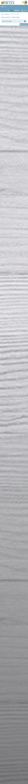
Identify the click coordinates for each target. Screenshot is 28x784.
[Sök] (8, 10)
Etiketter (7, 14)
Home (2, 14)
